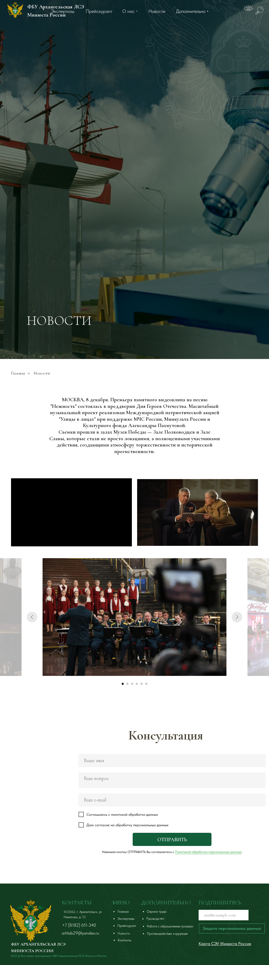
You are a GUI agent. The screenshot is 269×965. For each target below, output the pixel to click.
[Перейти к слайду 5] (142, 684)
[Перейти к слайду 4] (137, 684)
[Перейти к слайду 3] (132, 684)
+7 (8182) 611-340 (79, 925)
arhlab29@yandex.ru (80, 933)
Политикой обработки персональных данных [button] (208, 852)
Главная (18, 373)
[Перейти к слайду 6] (146, 684)
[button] (232, 928)
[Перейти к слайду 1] (123, 684)
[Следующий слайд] (237, 617)
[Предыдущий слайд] (32, 617)
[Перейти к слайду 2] (127, 684)
